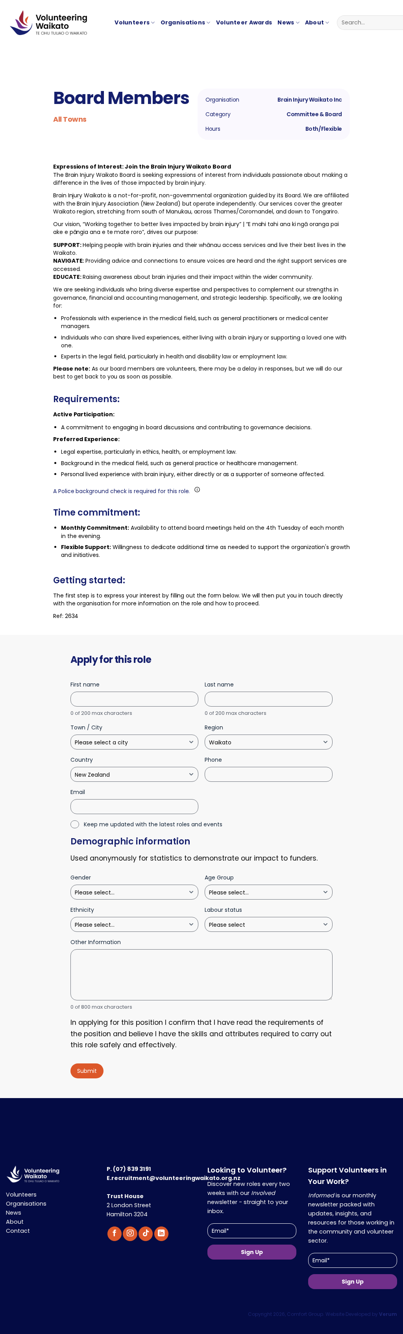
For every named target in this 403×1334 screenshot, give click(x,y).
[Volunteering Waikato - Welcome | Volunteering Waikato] (36, 26)
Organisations (183, 22)
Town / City (86, 727)
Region (214, 727)
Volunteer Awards (244, 22)
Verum (388, 1314)
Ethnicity (82, 910)
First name (85, 684)
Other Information (95, 942)
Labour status (223, 910)
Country (81, 760)
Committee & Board (314, 114)
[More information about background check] (197, 489)
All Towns (70, 119)
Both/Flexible (323, 129)
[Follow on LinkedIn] (161, 1233)
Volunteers (132, 22)
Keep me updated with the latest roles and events (153, 824)
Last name (219, 684)
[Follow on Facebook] (114, 1233)
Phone (213, 760)
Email (77, 792)
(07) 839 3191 (132, 1169)
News (285, 22)
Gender (80, 877)
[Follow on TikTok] (146, 1233)
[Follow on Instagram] (130, 1233)
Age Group (219, 877)
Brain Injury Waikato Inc (309, 99)
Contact (18, 1231)
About (314, 22)
